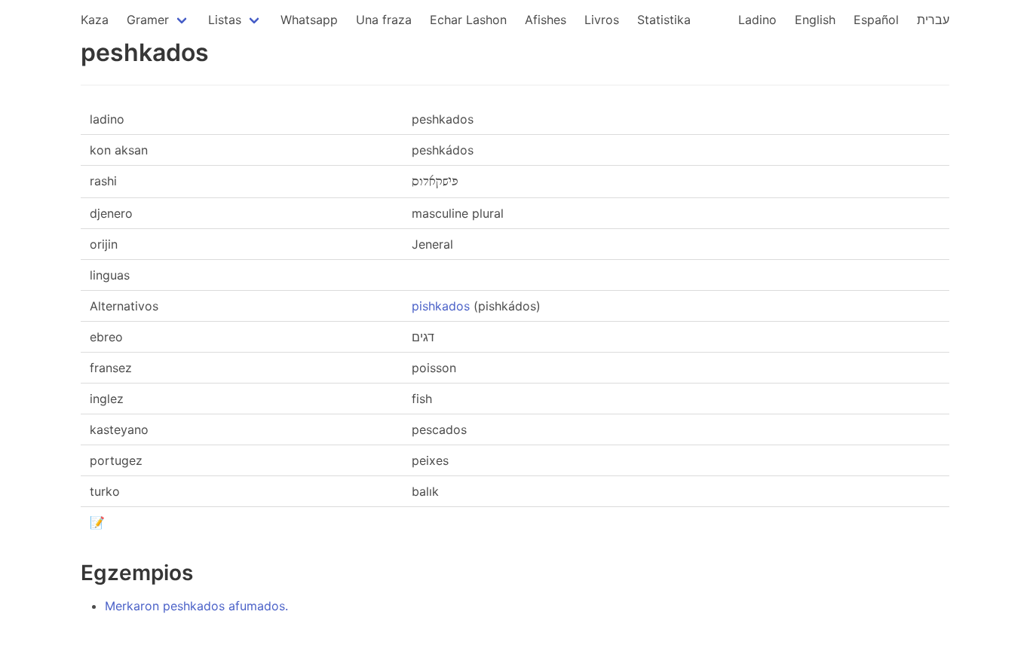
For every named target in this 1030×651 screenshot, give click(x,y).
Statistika (664, 19)
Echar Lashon (468, 19)
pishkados (441, 305)
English (815, 19)
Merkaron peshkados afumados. (196, 605)
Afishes (545, 19)
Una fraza (384, 19)
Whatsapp (309, 19)
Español (876, 19)
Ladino (757, 19)
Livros (601, 19)
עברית (933, 19)
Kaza (95, 19)
